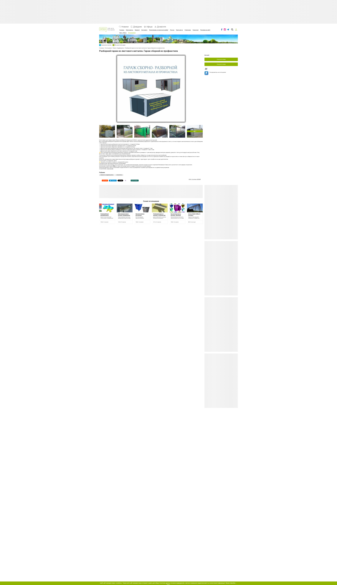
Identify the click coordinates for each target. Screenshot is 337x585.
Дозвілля (161, 27)
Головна (121, 30)
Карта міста (179, 30)
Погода (172, 30)
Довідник (137, 27)
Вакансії (137, 30)
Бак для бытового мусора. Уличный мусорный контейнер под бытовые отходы (177, 216)
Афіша (149, 27)
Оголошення (132, 32)
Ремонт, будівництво (107, 175)
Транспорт (196, 30)
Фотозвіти (144, 30)
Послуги (119, 175)
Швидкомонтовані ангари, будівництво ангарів (124, 215)
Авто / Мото (122, 32)
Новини (125, 27)
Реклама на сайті (205, 30)
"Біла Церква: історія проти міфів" (158, 30)
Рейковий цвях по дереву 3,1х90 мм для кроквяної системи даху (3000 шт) (159, 216)
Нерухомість (129, 30)
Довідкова (188, 30)
